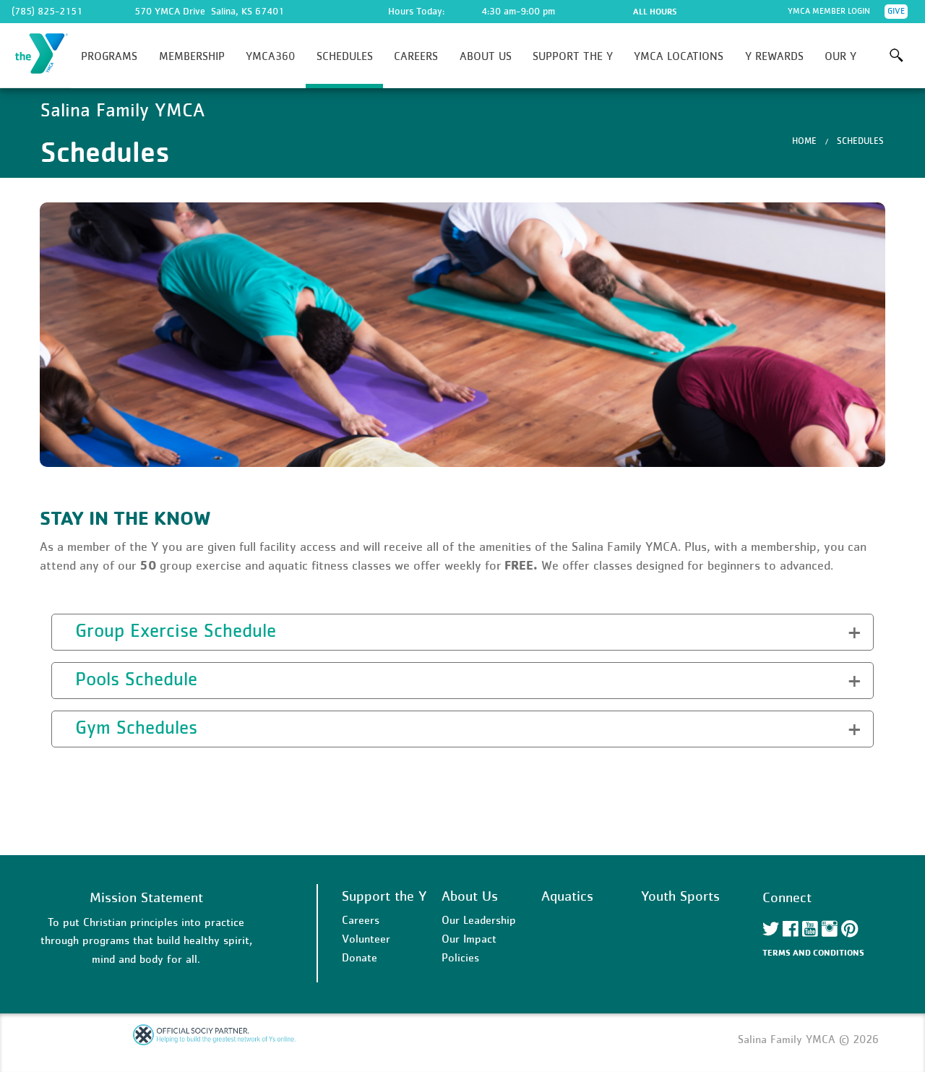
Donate (359, 957)
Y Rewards (774, 55)
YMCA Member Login (829, 11)
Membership (192, 55)
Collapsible (95, 630)
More (896, 55)
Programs (109, 55)
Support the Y (573, 55)
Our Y (840, 55)
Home (804, 140)
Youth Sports (680, 896)
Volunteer (366, 938)
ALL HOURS (654, 12)
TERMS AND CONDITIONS (813, 952)
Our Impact (469, 938)
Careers (416, 55)
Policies (460, 957)
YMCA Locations (678, 55)
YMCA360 (270, 55)
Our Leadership (479, 919)
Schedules (345, 55)
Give (896, 11)
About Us (486, 55)
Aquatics (567, 896)
